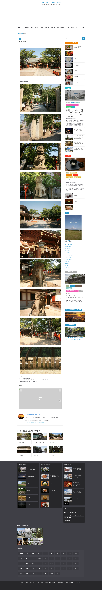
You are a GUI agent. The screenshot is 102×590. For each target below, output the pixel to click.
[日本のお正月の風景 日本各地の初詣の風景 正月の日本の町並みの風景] (69, 137)
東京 (33, 558)
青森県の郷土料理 (77, 177)
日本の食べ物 (26, 27)
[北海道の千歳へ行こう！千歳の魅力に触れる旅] (68, 492)
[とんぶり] (45, 504)
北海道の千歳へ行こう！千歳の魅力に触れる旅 (77, 492)
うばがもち (76, 195)
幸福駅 (28, 483)
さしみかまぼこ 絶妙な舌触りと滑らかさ (78, 64)
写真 (72, 27)
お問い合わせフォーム (69, 517)
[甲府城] (75, 279)
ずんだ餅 (75, 201)
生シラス (51, 469)
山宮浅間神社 (68, 246)
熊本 (39, 573)
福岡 (75, 568)
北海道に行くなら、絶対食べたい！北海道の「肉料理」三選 (77, 484)
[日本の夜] (22, 505)
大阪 (69, 563)
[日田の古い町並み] (40, 433)
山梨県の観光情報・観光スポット (72, 290)
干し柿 (51, 497)
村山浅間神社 (68, 248)
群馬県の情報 (77, 102)
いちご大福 (76, 82)
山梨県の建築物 (78, 285)
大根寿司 (75, 70)
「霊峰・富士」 (68, 240)
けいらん (69, 180)
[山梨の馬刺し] (69, 77)
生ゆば (75, 58)
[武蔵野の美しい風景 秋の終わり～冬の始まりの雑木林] (69, 143)
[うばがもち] (69, 195)
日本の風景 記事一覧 (32, 582)
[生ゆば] (69, 59)
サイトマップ (67, 520)
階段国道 (28, 490)
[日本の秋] (22, 498)
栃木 (69, 553)
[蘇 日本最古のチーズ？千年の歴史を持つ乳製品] (45, 476)
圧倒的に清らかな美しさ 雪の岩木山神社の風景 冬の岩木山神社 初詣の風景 (79, 131)
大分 (33, 573)
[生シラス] (45, 469)
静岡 (75, 558)
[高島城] (40, 446)
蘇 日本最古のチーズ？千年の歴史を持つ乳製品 (54, 476)
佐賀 (21, 573)
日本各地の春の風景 (31, 469)
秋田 (33, 553)
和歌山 (51, 563)
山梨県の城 (72, 285)
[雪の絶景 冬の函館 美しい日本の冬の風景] (68, 469)
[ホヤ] (69, 53)
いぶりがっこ (52, 490)
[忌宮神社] (56, 433)
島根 (39, 568)
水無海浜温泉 (75, 498)
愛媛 (51, 568)
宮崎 (45, 573)
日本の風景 (26, 582)
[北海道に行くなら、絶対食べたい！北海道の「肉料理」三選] (68, 484)
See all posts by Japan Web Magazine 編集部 (34, 422)
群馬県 (72, 102)
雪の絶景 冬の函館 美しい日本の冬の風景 (77, 469)
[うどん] (45, 483)
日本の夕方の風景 (30, 476)
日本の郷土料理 (71, 582)
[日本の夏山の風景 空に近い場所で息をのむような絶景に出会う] (69, 150)
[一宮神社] (56, 446)
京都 (63, 563)
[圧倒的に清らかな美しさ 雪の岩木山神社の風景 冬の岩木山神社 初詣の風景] (69, 131)
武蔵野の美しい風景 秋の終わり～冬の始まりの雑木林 (79, 143)
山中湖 (66, 265)
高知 (57, 568)
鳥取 (21, 568)
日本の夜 (28, 504)
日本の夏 (36, 27)
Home (22, 582)
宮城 (51, 553)
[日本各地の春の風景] (22, 469)
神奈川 (39, 558)
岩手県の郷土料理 (73, 172)
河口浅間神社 (68, 257)
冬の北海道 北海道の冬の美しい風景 (77, 476)
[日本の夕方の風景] (22, 476)
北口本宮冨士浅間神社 (69, 255)
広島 (33, 568)
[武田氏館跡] (24, 433)
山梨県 (68, 285)
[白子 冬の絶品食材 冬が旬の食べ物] (69, 47)
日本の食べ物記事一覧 (59, 582)
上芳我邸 (21, 455)
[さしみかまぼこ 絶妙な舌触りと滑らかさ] (69, 65)
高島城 (36, 455)
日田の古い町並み (39, 442)
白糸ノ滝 (67, 261)
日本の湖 (53, 582)
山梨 (69, 558)
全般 (77, 27)
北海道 (21, 553)
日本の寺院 (53, 27)
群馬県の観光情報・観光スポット (72, 104)
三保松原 (67, 263)
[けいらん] (75, 164)
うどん (51, 483)
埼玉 (27, 558)
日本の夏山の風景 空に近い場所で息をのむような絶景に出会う (79, 149)
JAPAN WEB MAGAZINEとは (70, 512)
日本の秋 (41, 27)
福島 (57, 553)
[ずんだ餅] (69, 201)
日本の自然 (46, 582)
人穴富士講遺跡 (68, 259)
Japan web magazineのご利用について (72, 515)
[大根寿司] (69, 71)
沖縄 (57, 573)
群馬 (75, 553)
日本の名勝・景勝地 (40, 582)
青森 (27, 553)
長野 (51, 558)
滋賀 (39, 563)
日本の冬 (68, 102)
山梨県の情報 (69, 288)
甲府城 (68, 293)
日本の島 (50, 582)
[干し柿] (45, 497)
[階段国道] (22, 491)
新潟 (45, 558)
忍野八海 (67, 267)
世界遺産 (67, 27)
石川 (63, 558)
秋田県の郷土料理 (70, 177)
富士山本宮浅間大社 (69, 244)
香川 (63, 568)
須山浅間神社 (68, 252)
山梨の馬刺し (76, 76)
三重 (45, 563)
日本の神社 (47, 27)
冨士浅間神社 (68, 250)
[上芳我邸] (24, 446)
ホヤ (74, 52)
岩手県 (68, 172)
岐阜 (27, 563)
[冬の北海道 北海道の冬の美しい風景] (68, 476)
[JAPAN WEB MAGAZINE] (18, 27)
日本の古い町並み (60, 27)
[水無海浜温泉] (68, 499)
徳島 (69, 568)
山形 (45, 553)
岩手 (39, 553)
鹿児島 (51, 573)
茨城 (63, 553)
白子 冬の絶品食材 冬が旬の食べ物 (78, 47)
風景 (32, 27)
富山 (57, 558)
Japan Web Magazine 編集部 (71, 118)
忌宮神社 (52, 442)
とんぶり (51, 504)
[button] (73, 27)
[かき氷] (69, 207)
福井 (33, 563)
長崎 (27, 573)
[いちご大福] (69, 82)
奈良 (57, 563)
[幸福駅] (22, 483)
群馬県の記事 (69, 107)
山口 (45, 568)
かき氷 (75, 207)
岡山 (27, 568)
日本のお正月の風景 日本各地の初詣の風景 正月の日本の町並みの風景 (79, 137)
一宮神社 (52, 455)
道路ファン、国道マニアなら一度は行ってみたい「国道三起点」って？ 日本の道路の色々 (74, 113)
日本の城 (81, 290)
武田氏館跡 (21, 442)
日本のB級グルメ (78, 582)
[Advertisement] (51, 17)
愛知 (21, 563)
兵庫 (75, 563)
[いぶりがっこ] (45, 490)
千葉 (21, 558)
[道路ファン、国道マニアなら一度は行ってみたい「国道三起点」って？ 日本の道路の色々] (75, 95)
